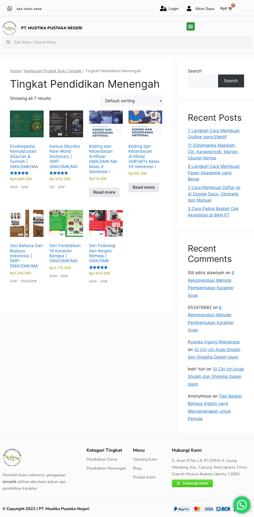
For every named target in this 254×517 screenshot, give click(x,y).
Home (15, 71)
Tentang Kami (145, 459)
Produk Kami (144, 477)
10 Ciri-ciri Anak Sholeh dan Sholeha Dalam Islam (216, 377)
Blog (137, 468)
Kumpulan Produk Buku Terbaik (53, 71)
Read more (104, 192)
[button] (191, 26)
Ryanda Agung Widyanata (214, 341)
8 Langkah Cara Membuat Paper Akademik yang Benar (214, 173)
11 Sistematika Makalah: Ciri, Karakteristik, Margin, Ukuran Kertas (213, 151)
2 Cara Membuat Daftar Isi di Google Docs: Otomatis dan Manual (214, 194)
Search (195, 71)
